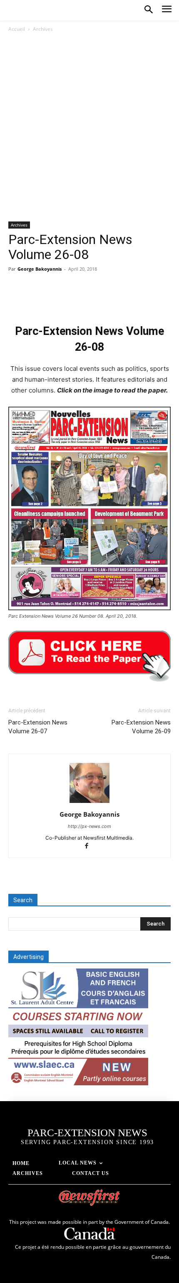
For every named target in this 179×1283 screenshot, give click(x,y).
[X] (35, 299)
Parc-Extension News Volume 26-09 (141, 727)
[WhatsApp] (74, 299)
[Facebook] (16, 299)
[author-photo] (89, 802)
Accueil (16, 29)
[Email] (112, 299)
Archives (43, 29)
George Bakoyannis (39, 269)
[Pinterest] (55, 299)
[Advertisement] (89, 127)
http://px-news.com (89, 826)
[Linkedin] (93, 299)
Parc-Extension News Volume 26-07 (37, 727)
